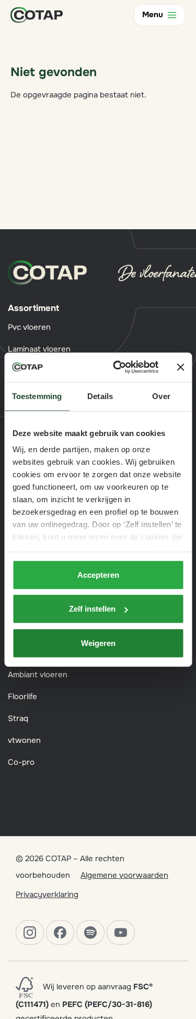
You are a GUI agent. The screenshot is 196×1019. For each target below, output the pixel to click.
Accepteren (98, 574)
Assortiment (33, 308)
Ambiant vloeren (37, 674)
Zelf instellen (92, 608)
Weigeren (98, 642)
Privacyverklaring (47, 894)
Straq (18, 718)
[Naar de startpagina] (36, 14)
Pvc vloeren (29, 327)
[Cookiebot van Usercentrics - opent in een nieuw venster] (118, 367)
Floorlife (22, 696)
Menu (152, 14)
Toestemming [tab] (37, 395)
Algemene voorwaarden (124, 875)
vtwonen (24, 740)
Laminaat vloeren (39, 349)
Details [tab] (100, 395)
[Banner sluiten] (180, 367)
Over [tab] (161, 395)
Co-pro (21, 762)
